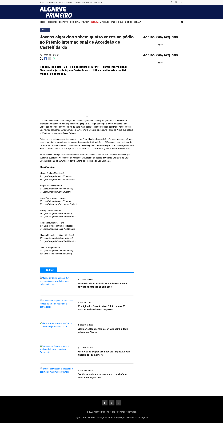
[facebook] (171, 2)
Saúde (114, 22)
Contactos (98, 2)
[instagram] (176, 2)
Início (42, 2)
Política (85, 22)
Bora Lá (137, 22)
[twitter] (181, 2)
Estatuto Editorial (65, 2)
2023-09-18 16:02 (51, 55)
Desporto (64, 22)
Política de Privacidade (83, 2)
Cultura (94, 22)
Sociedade (52, 22)
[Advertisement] (87, 97)
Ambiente (104, 22)
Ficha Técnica (52, 2)
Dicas (121, 22)
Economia (75, 22)
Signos (128, 22)
